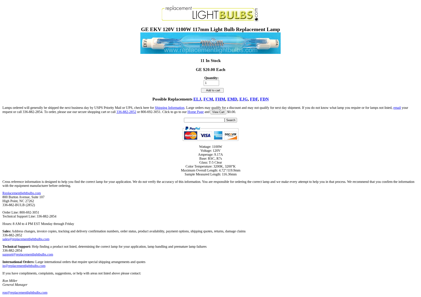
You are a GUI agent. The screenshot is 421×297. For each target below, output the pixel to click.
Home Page (195, 112)
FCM (208, 99)
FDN (264, 99)
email (397, 108)
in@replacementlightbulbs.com (23, 266)
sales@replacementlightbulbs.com (25, 239)
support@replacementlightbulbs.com (27, 254)
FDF (254, 99)
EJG (243, 99)
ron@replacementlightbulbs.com (24, 292)
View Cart (218, 112)
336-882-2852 (126, 112)
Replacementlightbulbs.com (21, 193)
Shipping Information (169, 108)
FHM (220, 99)
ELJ (197, 99)
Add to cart (212, 90)
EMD (232, 99)
